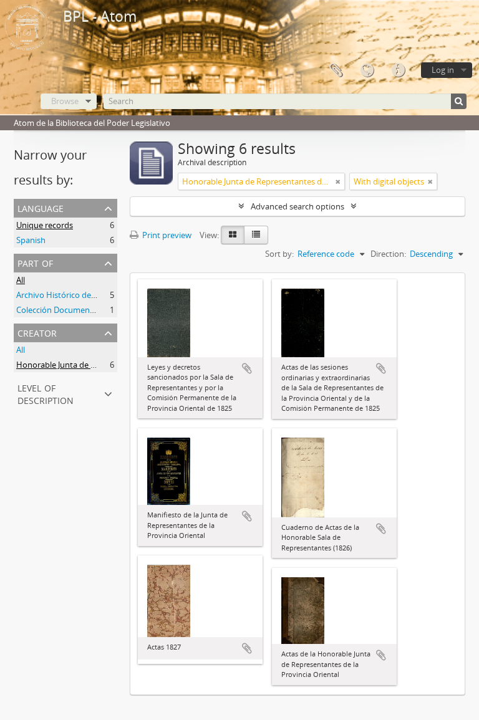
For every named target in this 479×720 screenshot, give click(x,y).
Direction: (388, 253)
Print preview (165, 235)
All (20, 280)
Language (366, 70)
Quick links (398, 70)
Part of (35, 262)
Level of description (45, 393)
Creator (37, 332)
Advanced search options (297, 206)
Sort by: (279, 253)
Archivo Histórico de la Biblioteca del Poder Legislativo (116, 294)
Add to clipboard (247, 368)
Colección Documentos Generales (78, 309)
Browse (65, 101)
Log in (443, 69)
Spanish (31, 240)
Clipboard (335, 70)
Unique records (44, 225)
